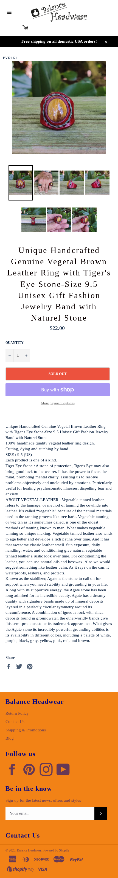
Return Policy (17, 713)
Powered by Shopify (56, 850)
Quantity (14, 343)
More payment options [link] (58, 403)
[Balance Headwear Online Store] (59, 12)
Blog (9, 738)
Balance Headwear (29, 850)
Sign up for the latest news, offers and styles (43, 800)
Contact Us (14, 721)
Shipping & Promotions (25, 730)
